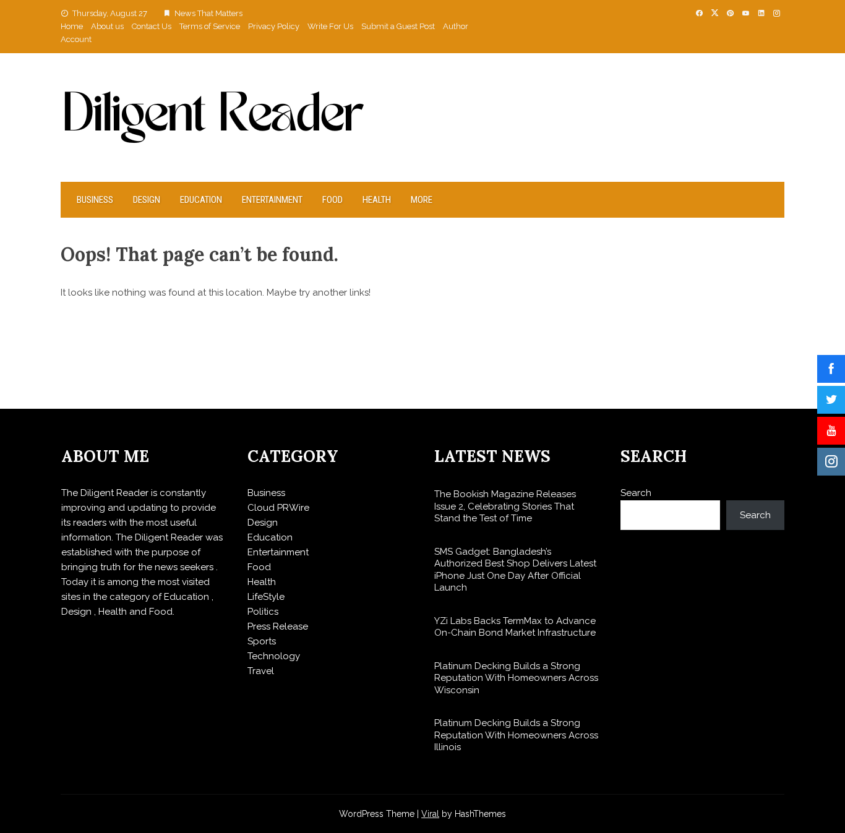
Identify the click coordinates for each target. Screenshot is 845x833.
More (421, 199)
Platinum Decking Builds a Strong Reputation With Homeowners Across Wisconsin (516, 678)
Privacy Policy (273, 26)
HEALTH (376, 199)
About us (107, 26)
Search (635, 492)
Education (201, 199)
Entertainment (272, 199)
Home (72, 26)
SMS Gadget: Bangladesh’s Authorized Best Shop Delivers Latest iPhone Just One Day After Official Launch (515, 570)
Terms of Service (209, 26)
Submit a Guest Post (398, 26)
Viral (430, 814)
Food (332, 199)
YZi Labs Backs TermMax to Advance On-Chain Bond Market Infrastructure (515, 627)
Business (95, 199)
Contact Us (151, 26)
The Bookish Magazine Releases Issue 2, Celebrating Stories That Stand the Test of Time (505, 506)
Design (146, 199)
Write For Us (330, 26)
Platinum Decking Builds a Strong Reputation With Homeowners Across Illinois (516, 735)
